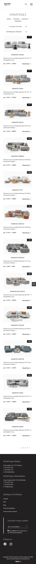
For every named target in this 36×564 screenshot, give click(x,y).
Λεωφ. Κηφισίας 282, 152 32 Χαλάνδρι (14, 480)
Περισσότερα (26, 64)
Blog (4, 505)
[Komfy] (7, 4)
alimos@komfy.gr (9, 472)
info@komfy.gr (9, 486)
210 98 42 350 (9, 467)
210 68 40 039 (9, 484)
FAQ (4, 502)
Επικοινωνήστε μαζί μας (10, 511)
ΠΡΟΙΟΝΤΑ (16, 19)
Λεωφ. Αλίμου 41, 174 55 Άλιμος (12, 465)
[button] (25, 4)
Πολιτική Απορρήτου (9, 508)
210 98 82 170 (9, 470)
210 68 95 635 (9, 482)
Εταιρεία (5, 499)
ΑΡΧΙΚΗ (9, 19)
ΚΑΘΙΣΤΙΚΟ (25, 19)
